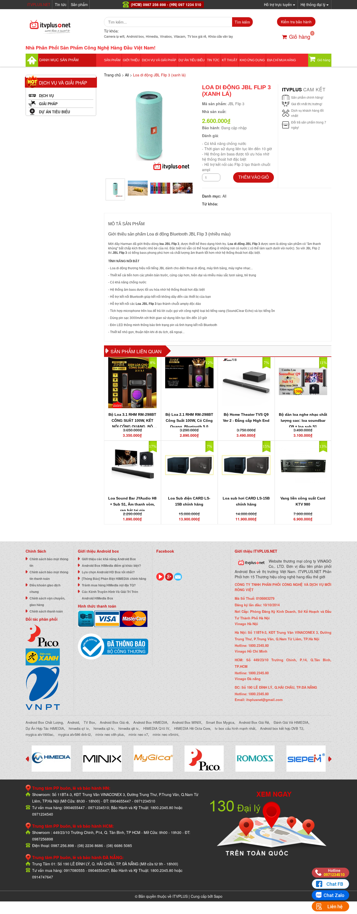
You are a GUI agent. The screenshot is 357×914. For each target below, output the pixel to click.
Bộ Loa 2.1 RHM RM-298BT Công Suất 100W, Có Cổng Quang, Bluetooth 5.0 (189, 420)
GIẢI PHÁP (48, 103)
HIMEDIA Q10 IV (156, 728)
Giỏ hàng (299, 36)
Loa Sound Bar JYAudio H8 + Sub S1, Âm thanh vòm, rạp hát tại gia (132, 504)
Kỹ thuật (229, 60)
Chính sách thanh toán (46, 611)
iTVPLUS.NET (38, 4)
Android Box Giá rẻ (114, 722)
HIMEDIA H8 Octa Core (192, 728)
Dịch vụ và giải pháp (159, 60)
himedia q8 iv (128, 728)
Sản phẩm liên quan (136, 351)
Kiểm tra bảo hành (296, 21)
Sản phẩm (79, 4)
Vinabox (166, 36)
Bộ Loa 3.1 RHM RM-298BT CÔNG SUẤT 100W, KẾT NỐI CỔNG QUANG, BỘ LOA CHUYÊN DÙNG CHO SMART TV (132, 426)
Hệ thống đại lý (313, 4)
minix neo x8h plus (109, 734)
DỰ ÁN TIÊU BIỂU (192, 60)
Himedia (152, 36)
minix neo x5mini (165, 734)
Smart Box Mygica (220, 722)
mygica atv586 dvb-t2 (74, 734)
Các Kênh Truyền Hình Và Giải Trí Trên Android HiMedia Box (110, 595)
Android (73, 722)
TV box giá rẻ (196, 36)
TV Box (89, 722)
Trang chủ (112, 74)
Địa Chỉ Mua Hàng (281, 60)
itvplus (292, 89)
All (127, 74)
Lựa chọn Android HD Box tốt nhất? (108, 572)
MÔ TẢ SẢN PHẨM (126, 224)
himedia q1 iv (79, 728)
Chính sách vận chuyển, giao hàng (47, 601)
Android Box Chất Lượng (44, 722)
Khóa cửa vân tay (220, 36)
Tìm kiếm (242, 22)
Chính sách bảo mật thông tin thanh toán (49, 575)
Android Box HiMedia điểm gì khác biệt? (111, 565)
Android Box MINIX (186, 722)
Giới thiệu (131, 60)
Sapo (218, 896)
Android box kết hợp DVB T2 (281, 728)
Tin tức (60, 4)
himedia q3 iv (104, 728)
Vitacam (179, 36)
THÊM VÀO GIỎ (253, 177)
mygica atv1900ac (39, 734)
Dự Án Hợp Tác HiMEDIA (45, 728)
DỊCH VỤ (46, 95)
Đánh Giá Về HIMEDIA (291, 722)
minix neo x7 (138, 734)
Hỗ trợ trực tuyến (278, 4)
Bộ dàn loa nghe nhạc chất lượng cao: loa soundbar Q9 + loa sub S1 (303, 420)
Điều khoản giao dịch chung (45, 588)
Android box (135, 36)
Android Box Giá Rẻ (254, 722)
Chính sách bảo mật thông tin (49, 562)
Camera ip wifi (114, 36)
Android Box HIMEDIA (150, 722)
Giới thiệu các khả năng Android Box (109, 559)
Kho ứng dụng (252, 60)
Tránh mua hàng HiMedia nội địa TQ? (109, 585)
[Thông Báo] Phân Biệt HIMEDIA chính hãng (114, 578)
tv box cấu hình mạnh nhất (235, 728)
